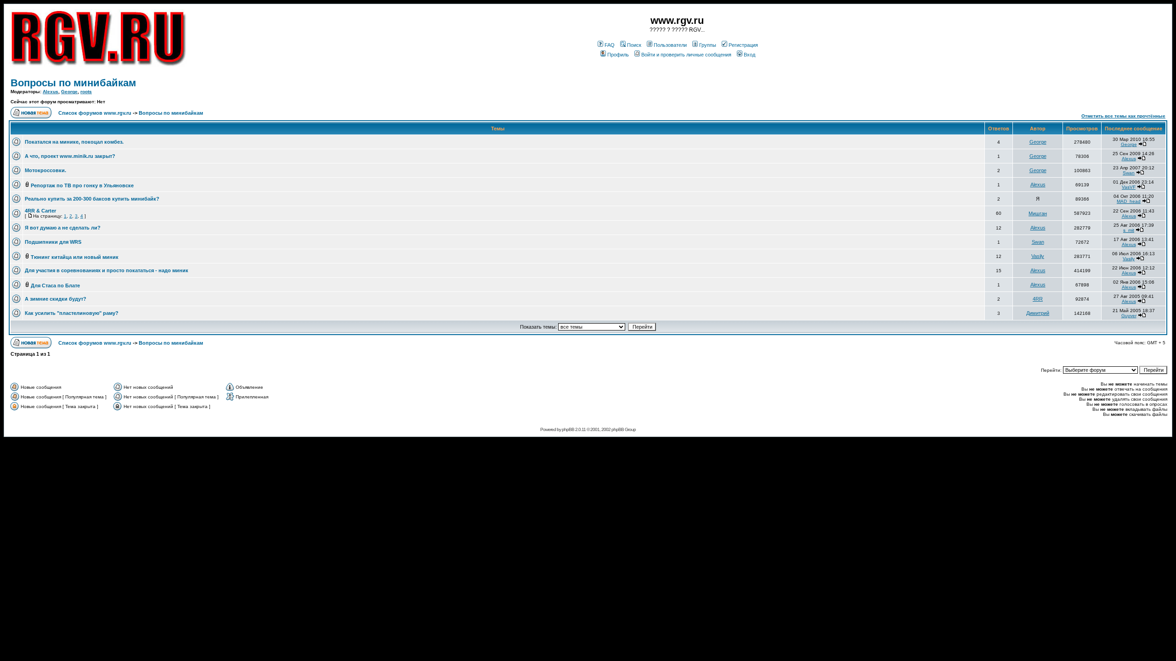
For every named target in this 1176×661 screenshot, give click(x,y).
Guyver (1128, 315)
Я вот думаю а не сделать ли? (63, 227)
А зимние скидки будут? (55, 299)
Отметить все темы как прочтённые (1123, 115)
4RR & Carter (40, 210)
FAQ (610, 45)
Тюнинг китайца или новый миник (75, 257)
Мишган (1038, 213)
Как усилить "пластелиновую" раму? (72, 313)
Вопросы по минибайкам (73, 83)
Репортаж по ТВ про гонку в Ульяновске (82, 185)
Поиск (634, 45)
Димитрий (1037, 313)
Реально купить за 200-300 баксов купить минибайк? (92, 199)
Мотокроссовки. (45, 170)
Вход (749, 54)
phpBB (568, 429)
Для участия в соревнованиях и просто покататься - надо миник (106, 270)
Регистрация (743, 45)
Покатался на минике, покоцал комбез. (74, 142)
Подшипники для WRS (53, 242)
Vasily (1037, 256)
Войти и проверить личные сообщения (686, 54)
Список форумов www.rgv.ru (94, 113)
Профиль (618, 54)
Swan (1129, 172)
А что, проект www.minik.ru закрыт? (70, 156)
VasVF (1129, 187)
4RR (1038, 299)
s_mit (1128, 230)
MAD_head (1129, 201)
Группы (707, 45)
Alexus (50, 91)
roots (86, 91)
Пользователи (670, 45)
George (69, 91)
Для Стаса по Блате (55, 285)
